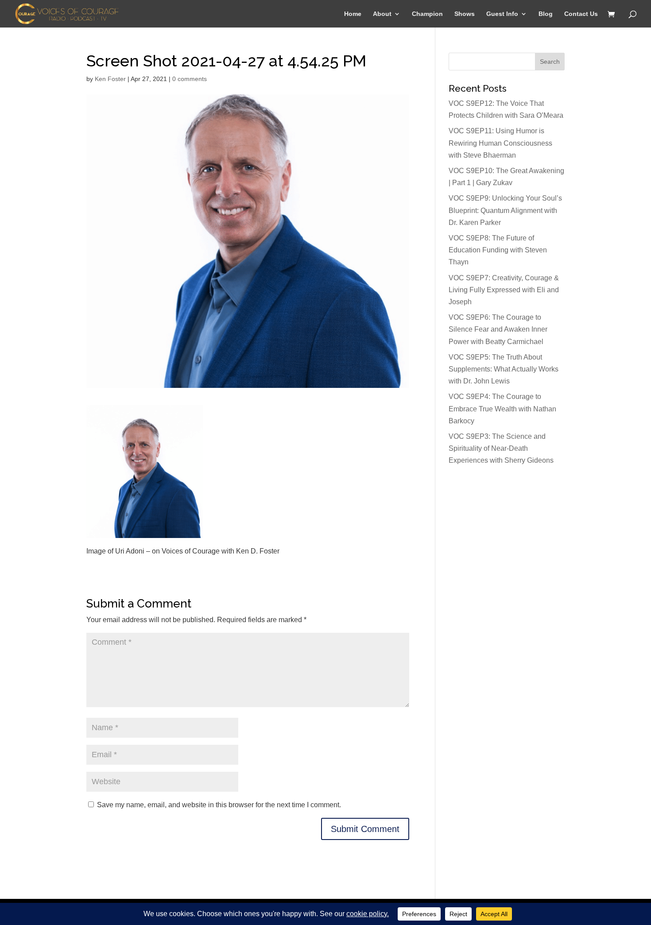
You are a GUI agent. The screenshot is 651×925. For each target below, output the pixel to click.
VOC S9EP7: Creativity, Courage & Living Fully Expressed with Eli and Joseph (504, 290)
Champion (427, 14)
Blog (546, 14)
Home (352, 14)
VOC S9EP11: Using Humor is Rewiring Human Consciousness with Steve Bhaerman (500, 143)
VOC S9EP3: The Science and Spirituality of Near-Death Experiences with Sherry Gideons (501, 448)
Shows (464, 14)
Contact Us (581, 14)
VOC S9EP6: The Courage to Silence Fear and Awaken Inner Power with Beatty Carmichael (498, 329)
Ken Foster (110, 78)
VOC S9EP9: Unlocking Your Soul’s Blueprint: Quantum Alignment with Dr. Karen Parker (505, 210)
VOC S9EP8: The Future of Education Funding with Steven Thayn (498, 250)
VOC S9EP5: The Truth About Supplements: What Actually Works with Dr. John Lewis (503, 369)
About (382, 14)
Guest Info (502, 14)
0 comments (189, 78)
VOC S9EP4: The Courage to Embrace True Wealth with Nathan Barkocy (502, 408)
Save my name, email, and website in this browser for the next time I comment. (219, 805)
